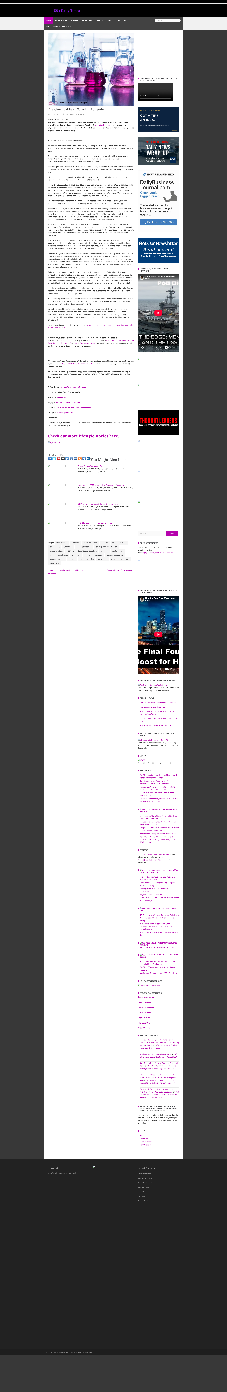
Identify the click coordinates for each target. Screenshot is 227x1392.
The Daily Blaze (144, 1018)
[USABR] (141, 760)
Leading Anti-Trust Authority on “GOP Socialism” (158, 973)
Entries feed (144, 1138)
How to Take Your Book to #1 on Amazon (156, 725)
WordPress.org (145, 1145)
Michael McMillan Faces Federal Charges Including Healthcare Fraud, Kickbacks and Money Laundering (157, 926)
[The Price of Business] (152, 685)
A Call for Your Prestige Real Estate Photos (95, 523)
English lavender (119, 542)
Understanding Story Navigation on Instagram (158, 833)
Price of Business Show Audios (58, 27)
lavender (104, 551)
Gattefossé (68, 547)
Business (74, 20)
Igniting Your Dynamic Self (106, 547)
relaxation (98, 555)
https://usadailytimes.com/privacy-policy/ (63, 1173)
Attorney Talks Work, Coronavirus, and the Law (158, 702)
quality (87, 555)
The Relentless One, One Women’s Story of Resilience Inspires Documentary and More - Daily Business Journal (159, 1042)
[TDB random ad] (91, 447)
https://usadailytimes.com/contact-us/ (157, 552)
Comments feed (146, 1141)
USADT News (69, 114)
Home (48, 20)
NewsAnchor (80, 1352)
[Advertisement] (113, 1373)
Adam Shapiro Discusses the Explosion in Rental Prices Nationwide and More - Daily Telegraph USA (159, 1077)
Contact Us (121, 20)
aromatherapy (61, 542)
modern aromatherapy (59, 555)
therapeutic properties (120, 559)
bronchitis (76, 542)
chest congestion (90, 542)
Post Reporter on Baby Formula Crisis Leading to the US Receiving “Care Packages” (159, 1094)
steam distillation (87, 559)
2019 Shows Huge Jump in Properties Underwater (98, 504)
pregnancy (76, 555)
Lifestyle (99, 20)
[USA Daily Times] (66, 10)
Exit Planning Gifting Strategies (152, 707)
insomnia (70, 551)
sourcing (72, 559)
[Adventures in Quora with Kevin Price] (153, 740)
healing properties (83, 547)
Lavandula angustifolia (87, 551)
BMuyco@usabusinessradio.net (150, 860)
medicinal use (117, 551)
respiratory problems (114, 555)
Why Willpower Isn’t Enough (151, 894)
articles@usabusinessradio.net (156, 854)
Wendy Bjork (55, 563)
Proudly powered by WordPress (57, 1352)
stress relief (102, 559)
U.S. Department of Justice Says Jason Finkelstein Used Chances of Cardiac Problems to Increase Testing (159, 918)
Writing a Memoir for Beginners (119, 570)
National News (61, 20)
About (109, 20)
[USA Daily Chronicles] (149, 985)
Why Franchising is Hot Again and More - (156, 1054)
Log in (142, 1135)
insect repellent (56, 551)
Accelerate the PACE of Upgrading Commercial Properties (101, 485)
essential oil (55, 547)
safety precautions (57, 559)
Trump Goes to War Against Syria (91, 466)
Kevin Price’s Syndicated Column (157, 947)
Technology (87, 20)
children (105, 542)
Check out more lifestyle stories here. (84, 436)
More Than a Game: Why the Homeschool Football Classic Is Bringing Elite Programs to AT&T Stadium (158, 839)
